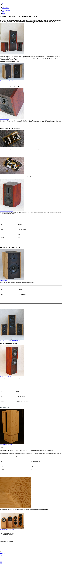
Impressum (3, 13)
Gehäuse (3, 5)
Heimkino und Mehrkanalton (6, 10)
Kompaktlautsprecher (5, 7)
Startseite (3, 3)
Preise (3, 11)
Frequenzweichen (4, 6)
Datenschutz (3, 14)
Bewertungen (2, 551)
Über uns (3, 4)
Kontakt (3, 12)
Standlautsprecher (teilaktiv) (5, 8)
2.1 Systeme (3, 9)
